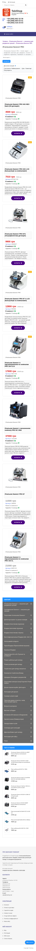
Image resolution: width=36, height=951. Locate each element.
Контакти (6, 905)
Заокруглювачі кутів (10, 723)
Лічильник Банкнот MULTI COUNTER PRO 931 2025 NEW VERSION (20, 778)
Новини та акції (8, 913)
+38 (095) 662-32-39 (15, 19)
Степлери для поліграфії (12, 728)
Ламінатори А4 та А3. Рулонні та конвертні (14, 655)
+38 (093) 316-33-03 (15, 23)
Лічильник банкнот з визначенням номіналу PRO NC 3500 (17, 429)
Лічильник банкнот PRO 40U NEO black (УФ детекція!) (17, 105)
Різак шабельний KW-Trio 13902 (19, 769)
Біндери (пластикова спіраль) (13, 633)
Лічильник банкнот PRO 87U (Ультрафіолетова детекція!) (15, 235)
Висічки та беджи (9, 710)
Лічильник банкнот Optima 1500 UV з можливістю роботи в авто (20, 786)
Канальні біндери (10, 650)
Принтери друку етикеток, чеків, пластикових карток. (14, 701)
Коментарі (28, 68)
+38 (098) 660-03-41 (15, 21)
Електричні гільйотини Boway (13, 673)
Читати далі (6, 57)
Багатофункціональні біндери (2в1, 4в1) (17, 637)
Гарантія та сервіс (8, 910)
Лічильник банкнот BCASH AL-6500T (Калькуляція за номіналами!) (20, 753)
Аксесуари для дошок (11, 692)
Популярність (8, 70)
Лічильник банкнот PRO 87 (15, 494)
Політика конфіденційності (11, 918)
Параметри (6, 61)
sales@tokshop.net (7, 895)
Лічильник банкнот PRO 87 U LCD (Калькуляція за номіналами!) (17, 299)
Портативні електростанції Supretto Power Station (18, 682)
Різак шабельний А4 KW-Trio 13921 (20, 828)
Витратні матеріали (10, 706)
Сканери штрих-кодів (11, 696)
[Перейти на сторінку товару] (18, 86)
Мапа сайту (7, 921)
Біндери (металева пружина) (13, 628)
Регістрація (7, 933)
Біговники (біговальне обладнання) (15, 715)
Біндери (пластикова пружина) (14, 624)
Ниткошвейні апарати (11, 641)
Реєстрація (12, 2)
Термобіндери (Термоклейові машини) (16, 646)
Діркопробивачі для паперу (13, 732)
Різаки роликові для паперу (13, 664)
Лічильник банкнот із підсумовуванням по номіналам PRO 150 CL (17, 559)
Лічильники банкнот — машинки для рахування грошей (16, 604)
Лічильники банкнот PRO (13, 98)
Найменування (15, 68)
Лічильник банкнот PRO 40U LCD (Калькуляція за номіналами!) (17, 170)
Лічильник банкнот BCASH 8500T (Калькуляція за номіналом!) (19, 803)
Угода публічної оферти (10, 916)
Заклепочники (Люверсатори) (14, 719)
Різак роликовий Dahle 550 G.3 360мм (20, 820)
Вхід (5, 2)
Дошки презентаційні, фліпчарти (15, 687)
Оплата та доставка (9, 907)
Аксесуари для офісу (10, 736)
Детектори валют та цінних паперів (15, 620)
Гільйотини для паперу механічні (15, 669)
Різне (6, 741)
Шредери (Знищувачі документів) (15, 677)
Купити (17, 133)
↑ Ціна (22, 68)
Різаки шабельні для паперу (13, 660)
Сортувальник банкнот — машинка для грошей (17, 610)
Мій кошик (7, 936)
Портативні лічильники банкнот (14, 615)
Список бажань (8, 938)
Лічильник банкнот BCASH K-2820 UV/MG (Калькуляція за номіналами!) (20, 761)
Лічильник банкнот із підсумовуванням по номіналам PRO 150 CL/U (17, 364)
